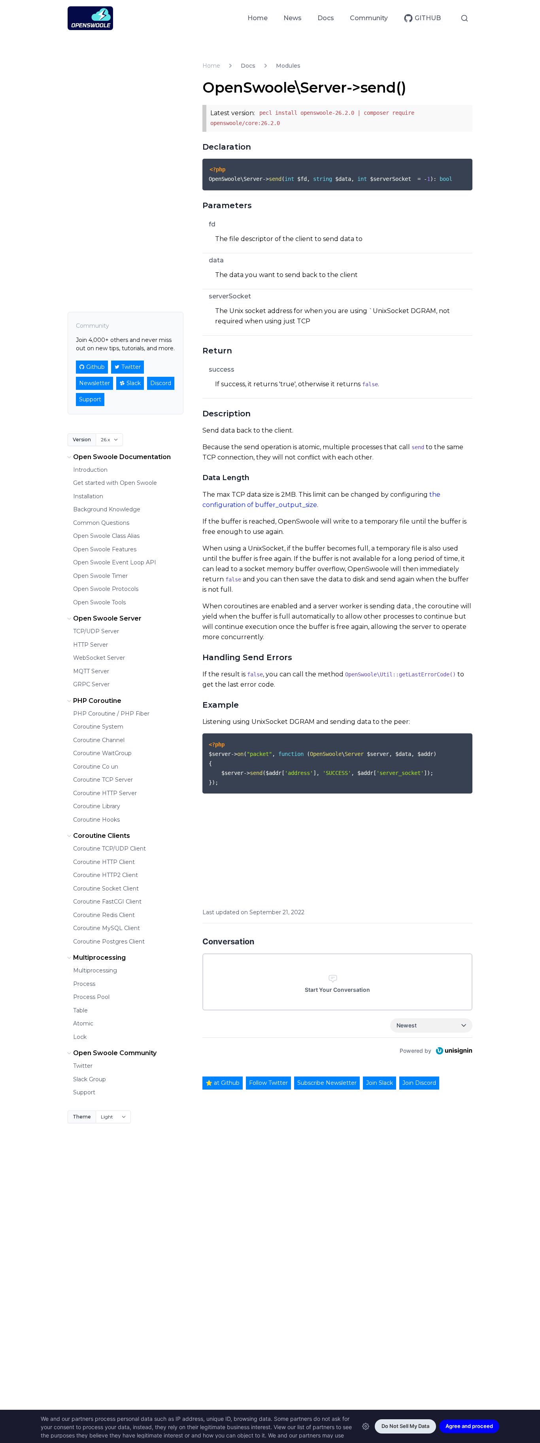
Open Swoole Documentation (122, 457)
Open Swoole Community (115, 1053)
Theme (82, 1117)
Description (226, 413)
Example (220, 705)
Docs (325, 18)
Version (82, 439)
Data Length (225, 477)
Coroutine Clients (101, 835)
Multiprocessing (99, 957)
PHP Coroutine (97, 700)
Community (369, 18)
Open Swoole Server (107, 618)
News (292, 18)
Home (257, 18)
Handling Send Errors (247, 657)
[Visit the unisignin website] (453, 1051)
